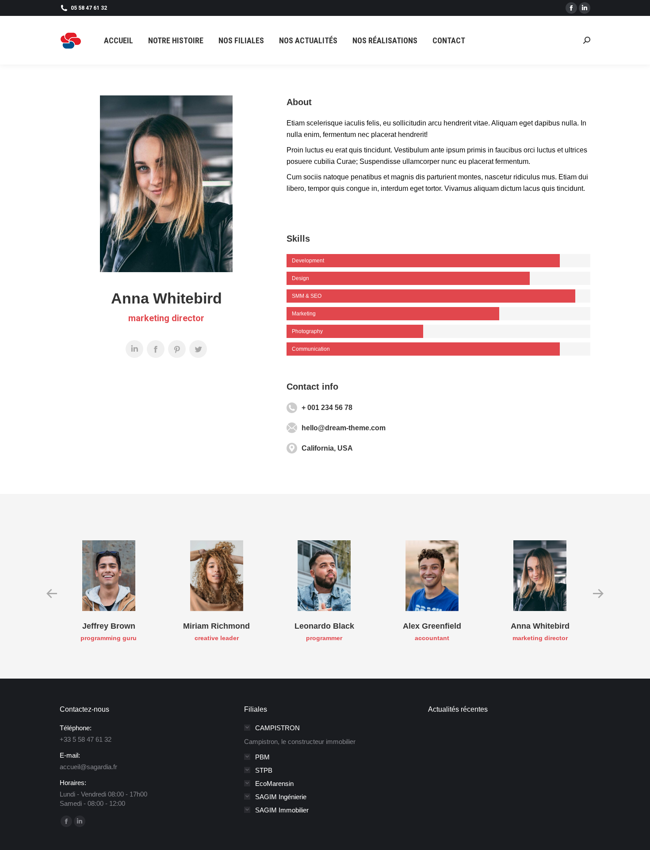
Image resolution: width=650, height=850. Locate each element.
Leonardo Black (324, 626)
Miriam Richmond (216, 626)
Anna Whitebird (540, 626)
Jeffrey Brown (108, 626)
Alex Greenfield (432, 626)
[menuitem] (118, 40)
